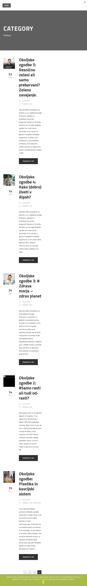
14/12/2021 (26, 404)
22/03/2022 (26, 101)
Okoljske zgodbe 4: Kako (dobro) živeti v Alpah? (30, 187)
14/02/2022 (26, 203)
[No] (84, 580)
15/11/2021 (26, 500)
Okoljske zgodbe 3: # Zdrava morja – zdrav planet (30, 286)
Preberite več (28, 161)
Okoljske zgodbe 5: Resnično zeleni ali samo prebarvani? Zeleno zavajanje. (29, 77)
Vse (30, 104)
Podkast (25, 104)
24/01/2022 (26, 302)
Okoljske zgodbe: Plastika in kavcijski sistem (28, 483)
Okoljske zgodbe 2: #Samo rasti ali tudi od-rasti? (30, 388)
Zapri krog (37, 503)
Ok (43, 582)
